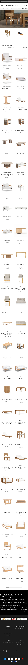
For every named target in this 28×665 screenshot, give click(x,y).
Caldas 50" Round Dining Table (7, 511)
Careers (8, 635)
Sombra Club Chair (7, 196)
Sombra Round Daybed (7, 218)
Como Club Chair (7, 67)
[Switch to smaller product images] (26, 47)
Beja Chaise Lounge (7, 444)
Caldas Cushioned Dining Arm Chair (7, 557)
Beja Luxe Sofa (21, 489)
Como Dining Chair (7, 88)
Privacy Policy (20, 644)
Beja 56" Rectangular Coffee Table (7, 423)
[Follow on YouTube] (13, 651)
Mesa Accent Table (7, 109)
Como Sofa (21, 88)
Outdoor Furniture (8, 633)
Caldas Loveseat (7, 578)
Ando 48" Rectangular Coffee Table (7, 356)
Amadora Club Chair (7, 288)
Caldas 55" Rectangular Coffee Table (21, 512)
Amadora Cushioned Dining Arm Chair (7, 311)
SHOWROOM (3, 8)
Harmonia (7, 262)
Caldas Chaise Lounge (7, 534)
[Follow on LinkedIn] (16, 651)
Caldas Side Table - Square (20, 579)
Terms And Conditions (20, 628)
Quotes (20, 640)
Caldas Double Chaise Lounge (21, 557)
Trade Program (8, 640)
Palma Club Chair (7, 130)
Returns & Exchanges (20, 647)
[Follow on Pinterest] (10, 651)
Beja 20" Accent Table (7, 399)
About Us (8, 628)
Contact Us (20, 631)
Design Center (8, 631)
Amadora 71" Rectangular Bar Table (21, 266)
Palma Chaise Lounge (21, 109)
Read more (25, 611)
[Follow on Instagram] (6, 651)
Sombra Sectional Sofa (21, 219)
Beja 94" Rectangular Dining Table (21, 423)
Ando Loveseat (7, 378)
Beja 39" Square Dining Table (21, 400)
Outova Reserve (7, 65)
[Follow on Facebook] (3, 651)
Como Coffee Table (20, 67)
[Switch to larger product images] (23, 47)
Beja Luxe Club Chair (7, 489)
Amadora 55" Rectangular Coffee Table (7, 266)
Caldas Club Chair (21, 534)
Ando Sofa (21, 378)
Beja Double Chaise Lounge (20, 468)
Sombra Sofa (7, 240)
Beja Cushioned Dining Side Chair (7, 468)
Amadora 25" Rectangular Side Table (21, 242)
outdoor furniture (5, 599)
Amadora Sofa (21, 333)
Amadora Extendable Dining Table (7, 334)
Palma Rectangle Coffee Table (21, 152)
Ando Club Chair (20, 355)
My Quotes (9, 8)
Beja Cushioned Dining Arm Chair (21, 445)
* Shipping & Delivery (20, 642)
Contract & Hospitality (8, 642)
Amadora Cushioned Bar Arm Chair (21, 289)
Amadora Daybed (21, 310)
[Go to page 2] (20, 585)
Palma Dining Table (7, 151)
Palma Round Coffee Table (7, 175)
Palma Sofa (21, 174)
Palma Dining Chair (20, 130)
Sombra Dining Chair (21, 196)
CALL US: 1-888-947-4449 (21, 8)
